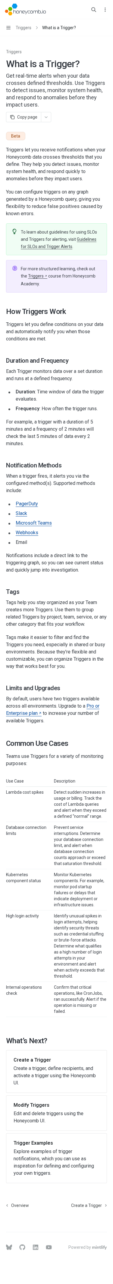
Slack (21, 513)
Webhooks (27, 532)
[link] (56, 1071)
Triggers (14, 51)
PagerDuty (27, 504)
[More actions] (105, 9)
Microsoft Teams (34, 523)
